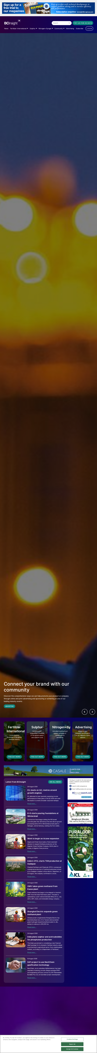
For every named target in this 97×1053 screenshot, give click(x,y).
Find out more (14, 757)
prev (85, 712)
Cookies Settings (72, 1039)
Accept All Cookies (72, 1049)
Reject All (72, 1044)
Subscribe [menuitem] (79, 28)
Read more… (31, 803)
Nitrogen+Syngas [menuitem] (45, 28)
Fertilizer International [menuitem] (18, 28)
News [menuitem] (6, 28)
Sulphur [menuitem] (33, 28)
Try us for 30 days (83, 23)
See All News (55, 782)
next (92, 712)
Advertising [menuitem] (70, 28)
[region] (48, 1044)
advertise (9, 706)
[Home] (24, 22)
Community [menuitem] (58, 28)
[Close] (94, 1044)
